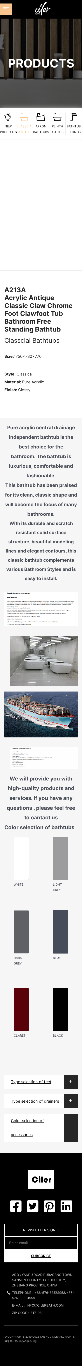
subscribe (41, 1256)
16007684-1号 (28, 1341)
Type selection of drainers (35, 1101)
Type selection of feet (31, 1081)
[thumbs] (41, 200)
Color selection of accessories (27, 1127)
